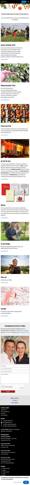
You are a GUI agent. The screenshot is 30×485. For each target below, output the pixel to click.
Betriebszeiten (8, 332)
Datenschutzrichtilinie (18, 482)
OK (26, 482)
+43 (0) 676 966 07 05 (24, 332)
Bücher (3, 475)
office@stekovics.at (20, 330)
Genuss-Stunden (6, 468)
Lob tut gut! (24, 1)
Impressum (3, 431)
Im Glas (3, 474)
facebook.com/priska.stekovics (9, 426)
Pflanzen (4, 470)
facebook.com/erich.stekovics (9, 424)
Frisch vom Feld (5, 472)
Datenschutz (9, 431)
